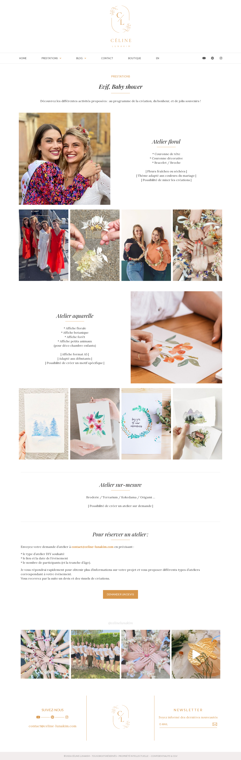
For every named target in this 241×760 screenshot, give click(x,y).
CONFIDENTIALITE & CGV (164, 756)
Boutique (134, 58)
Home (23, 58)
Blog (79, 58)
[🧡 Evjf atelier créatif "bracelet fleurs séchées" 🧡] (95, 654)
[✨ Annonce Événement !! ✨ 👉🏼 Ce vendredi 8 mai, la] (196, 654)
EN (157, 58)
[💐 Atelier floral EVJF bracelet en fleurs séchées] (145, 654)
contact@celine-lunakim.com (93, 547)
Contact (107, 58)
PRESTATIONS (50, 58)
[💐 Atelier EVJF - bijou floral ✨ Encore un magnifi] (45, 654)
